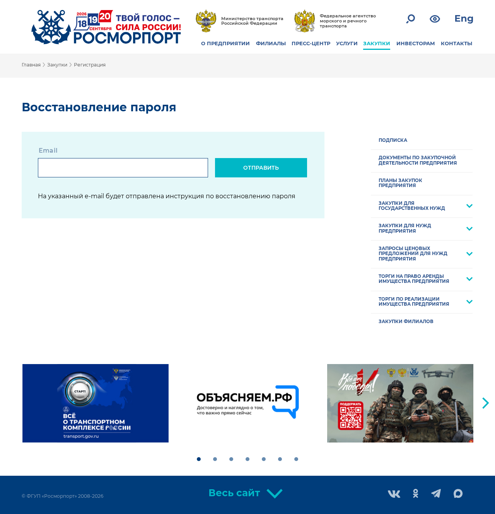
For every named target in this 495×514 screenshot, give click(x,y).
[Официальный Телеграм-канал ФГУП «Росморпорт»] (436, 494)
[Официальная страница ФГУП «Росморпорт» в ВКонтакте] (394, 495)
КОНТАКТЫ (456, 43)
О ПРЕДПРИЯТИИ (225, 43)
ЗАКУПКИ (376, 43)
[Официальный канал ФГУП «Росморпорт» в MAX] (458, 494)
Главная (31, 65)
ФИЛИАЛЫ (271, 43)
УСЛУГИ (347, 43)
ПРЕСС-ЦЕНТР (311, 43)
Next (485, 403)
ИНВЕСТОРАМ (415, 43)
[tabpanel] (95, 403)
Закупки (57, 65)
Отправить (261, 168)
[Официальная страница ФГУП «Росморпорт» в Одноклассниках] (415, 494)
